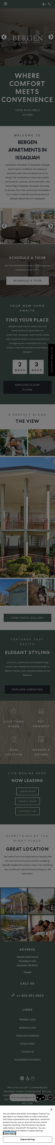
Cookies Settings (27, 1139)
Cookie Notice (9, 1134)
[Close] (51, 1109)
